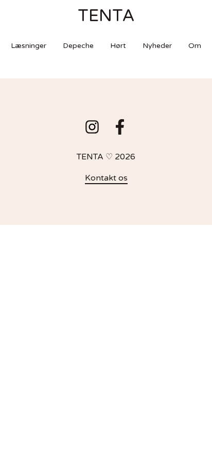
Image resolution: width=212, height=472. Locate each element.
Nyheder (157, 45)
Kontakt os (106, 178)
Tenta (106, 16)
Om (194, 45)
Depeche (78, 45)
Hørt (118, 45)
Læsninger (28, 45)
